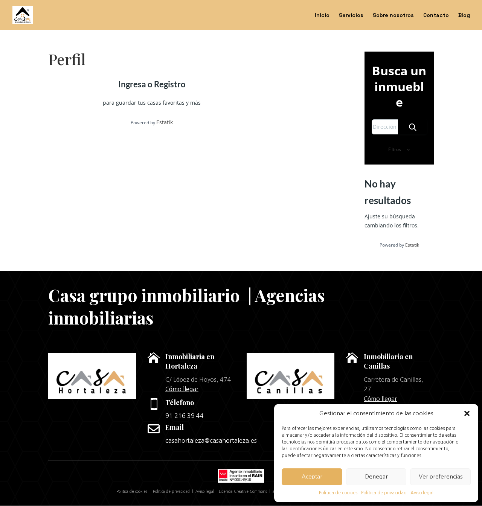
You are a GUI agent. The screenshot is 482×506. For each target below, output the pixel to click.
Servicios (351, 15)
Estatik (164, 122)
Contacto (436, 15)
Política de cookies (338, 493)
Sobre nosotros (393, 15)
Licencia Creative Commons (243, 491)
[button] (467, 413)
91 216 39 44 (184, 416)
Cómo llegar (181, 389)
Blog (464, 15)
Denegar (376, 476)
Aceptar (312, 476)
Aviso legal (421, 493)
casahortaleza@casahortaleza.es (211, 440)
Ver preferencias (440, 476)
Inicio (322, 15)
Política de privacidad (384, 493)
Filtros (395, 149)
